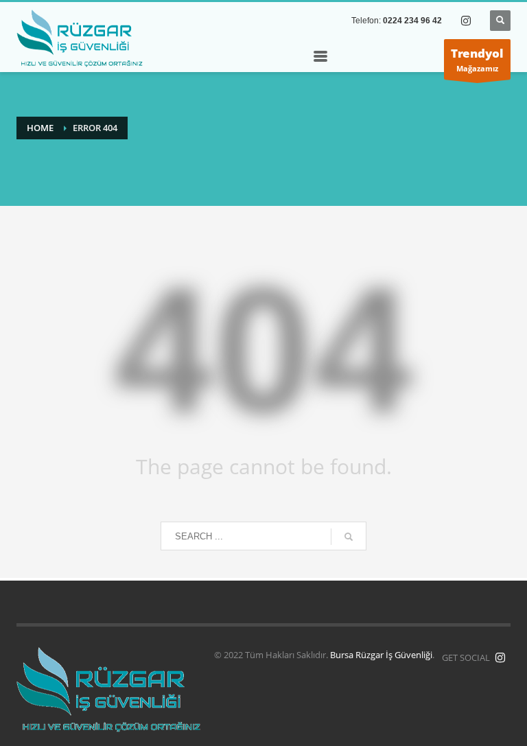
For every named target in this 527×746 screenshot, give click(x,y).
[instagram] (466, 20)
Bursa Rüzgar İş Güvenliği (381, 655)
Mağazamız (477, 59)
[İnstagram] (500, 657)
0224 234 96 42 (412, 20)
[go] (348, 536)
